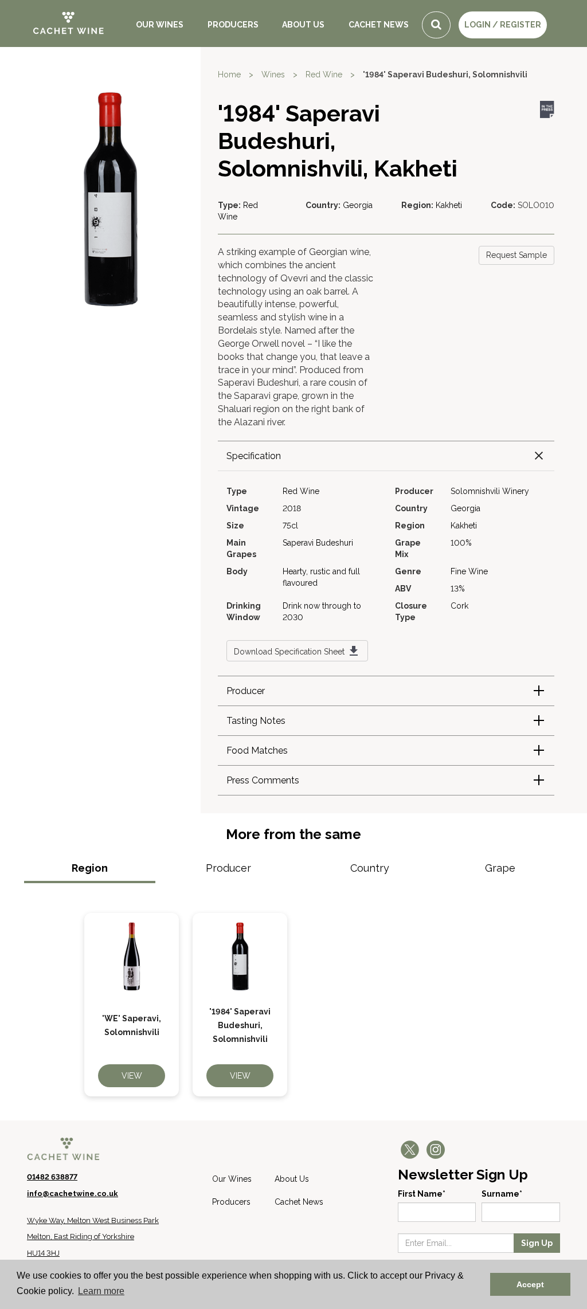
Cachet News (379, 24)
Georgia (358, 205)
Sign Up (537, 1243)
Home (229, 74)
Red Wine (324, 74)
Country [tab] (369, 868)
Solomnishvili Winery (490, 491)
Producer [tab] (228, 868)
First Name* (421, 1193)
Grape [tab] (500, 868)
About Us (303, 24)
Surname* (502, 1193)
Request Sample (516, 255)
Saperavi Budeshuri (318, 542)
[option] (131, 1004)
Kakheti (449, 205)
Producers (233, 24)
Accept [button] (530, 1284)
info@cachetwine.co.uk (72, 1193)
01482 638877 (52, 1177)
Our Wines (159, 24)
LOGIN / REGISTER (502, 24)
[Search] (436, 24)
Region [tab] (90, 868)
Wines (273, 74)
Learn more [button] (101, 1291)
